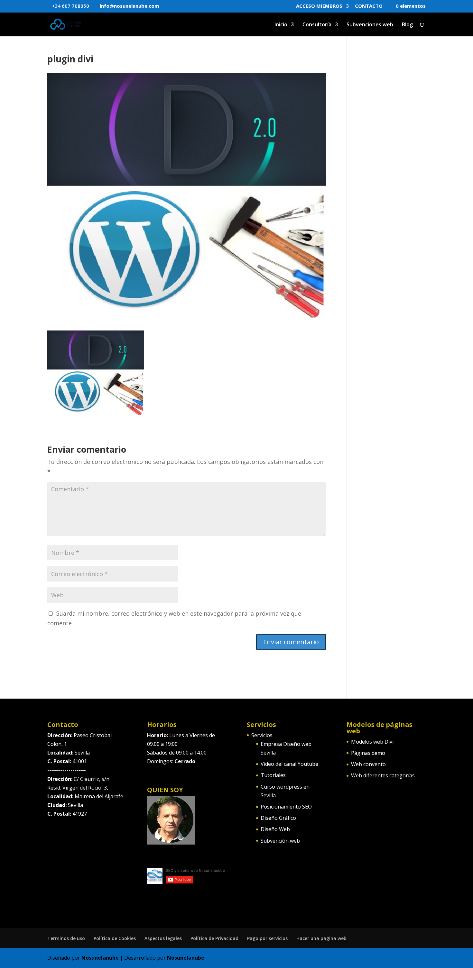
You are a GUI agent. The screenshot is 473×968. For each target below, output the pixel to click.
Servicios (262, 735)
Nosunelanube (100, 957)
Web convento (368, 764)
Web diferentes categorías (383, 775)
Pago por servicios (267, 938)
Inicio (280, 25)
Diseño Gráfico (278, 817)
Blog (407, 25)
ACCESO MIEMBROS (319, 6)
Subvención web (280, 840)
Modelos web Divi (372, 741)
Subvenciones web (370, 25)
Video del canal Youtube (289, 763)
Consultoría (316, 25)
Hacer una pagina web (321, 938)
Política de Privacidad (214, 938)
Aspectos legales (163, 938)
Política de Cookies (115, 938)
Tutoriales (273, 775)
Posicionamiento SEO (286, 806)
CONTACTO (369, 6)
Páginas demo (368, 752)
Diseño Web (275, 829)
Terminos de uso (66, 938)
